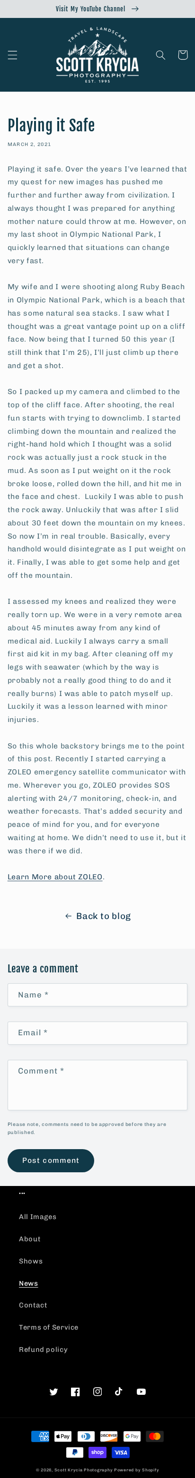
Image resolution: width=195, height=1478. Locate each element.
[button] (12, 55)
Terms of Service (49, 1327)
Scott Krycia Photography (83, 1470)
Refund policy (43, 1349)
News (28, 1283)
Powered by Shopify (136, 1470)
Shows (31, 1261)
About (29, 1239)
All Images (37, 1216)
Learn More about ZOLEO (55, 876)
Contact (33, 1305)
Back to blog (103, 916)
